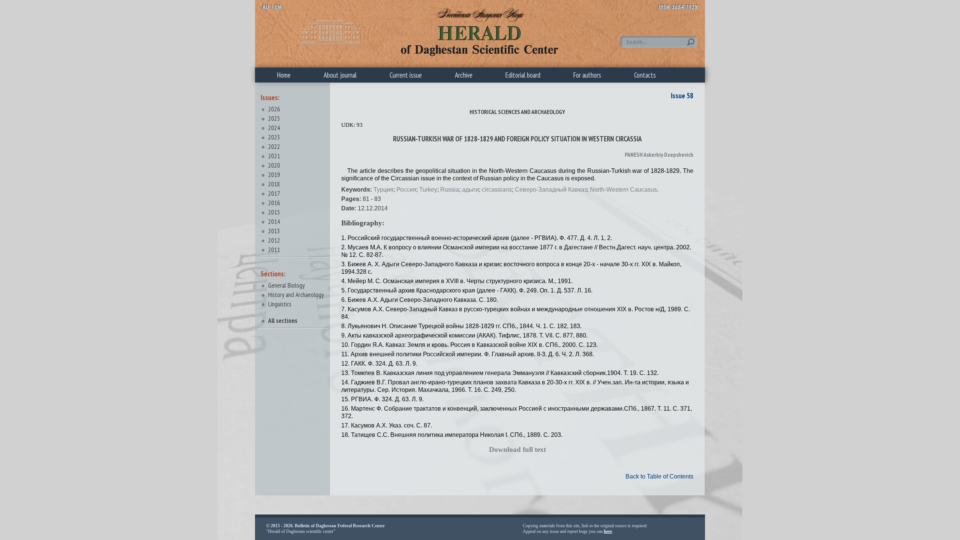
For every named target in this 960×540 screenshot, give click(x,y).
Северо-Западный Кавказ (551, 189)
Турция (383, 189)
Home (284, 75)
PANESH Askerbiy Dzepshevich (659, 154)
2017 (274, 193)
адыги (470, 189)
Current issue (406, 75)
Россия (406, 189)
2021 (274, 156)
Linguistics (279, 304)
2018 (274, 184)
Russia (449, 189)
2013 (274, 230)
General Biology (286, 285)
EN (278, 6)
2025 (274, 118)
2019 (274, 174)
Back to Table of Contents (659, 476)
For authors (587, 75)
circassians (497, 189)
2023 (274, 137)
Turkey (428, 189)
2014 (274, 221)
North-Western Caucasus (623, 189)
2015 (274, 212)
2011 (274, 249)
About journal (340, 75)
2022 (274, 146)
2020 (274, 165)
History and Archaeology (296, 294)
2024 (274, 127)
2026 (274, 109)
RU (265, 6)
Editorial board (523, 75)
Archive (463, 75)
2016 (274, 202)
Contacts (645, 75)
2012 (274, 240)
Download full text (517, 449)
